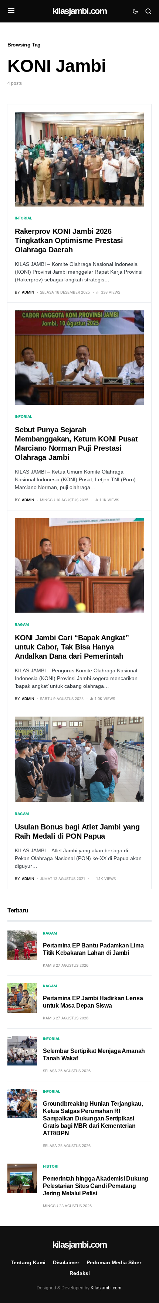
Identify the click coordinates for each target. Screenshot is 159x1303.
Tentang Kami (28, 1262)
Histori (50, 1166)
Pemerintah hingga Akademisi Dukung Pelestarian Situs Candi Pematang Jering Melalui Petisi (95, 1185)
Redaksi (80, 1273)
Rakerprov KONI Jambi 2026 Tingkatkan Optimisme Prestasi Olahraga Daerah (69, 240)
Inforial (23, 218)
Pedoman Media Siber (114, 1262)
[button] (11, 11)
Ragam (22, 624)
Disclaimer (66, 1262)
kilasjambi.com (80, 11)
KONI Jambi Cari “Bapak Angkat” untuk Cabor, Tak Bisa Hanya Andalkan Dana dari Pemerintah (72, 647)
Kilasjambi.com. (106, 1287)
